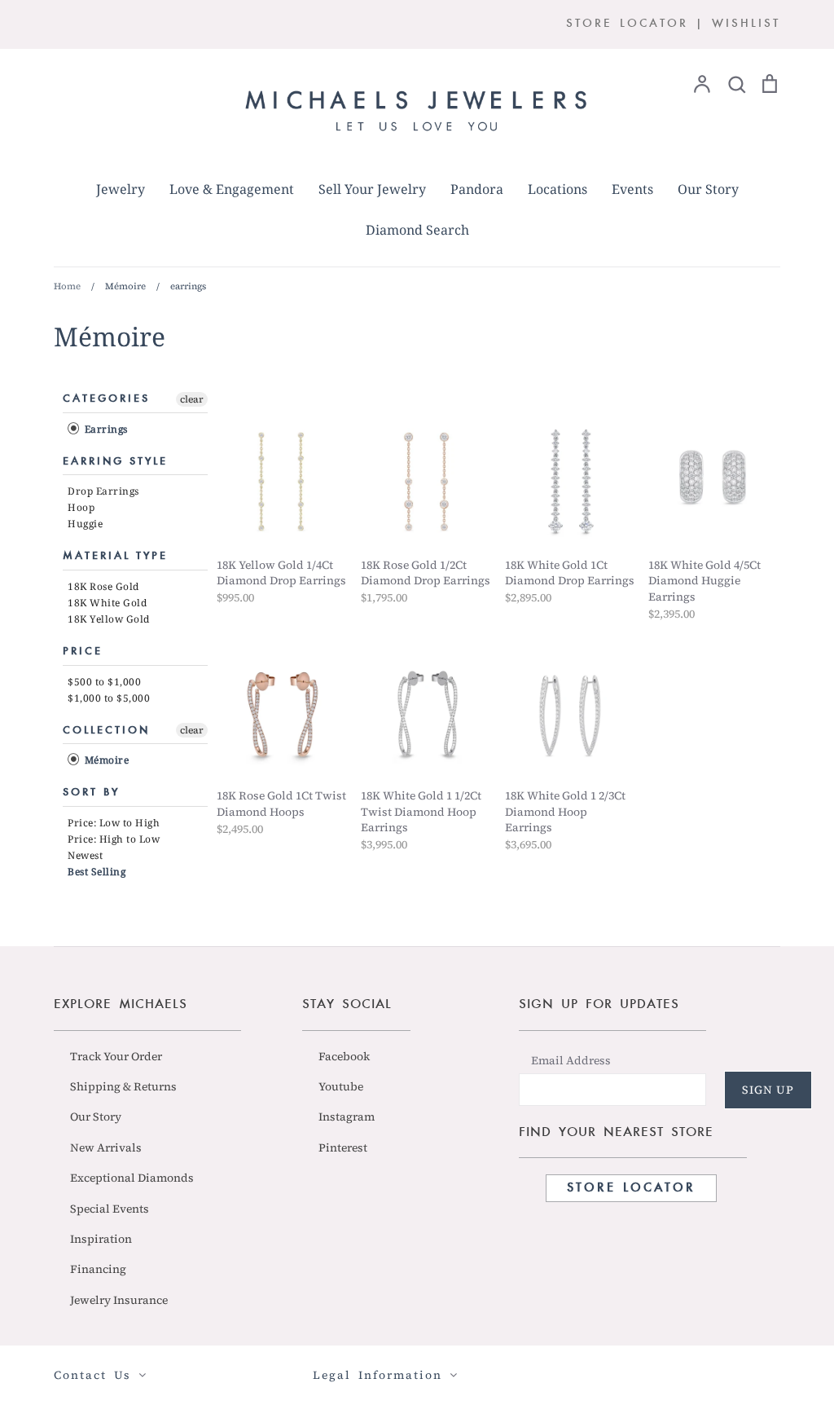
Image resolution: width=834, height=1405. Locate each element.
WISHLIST (746, 24)
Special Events (109, 1208)
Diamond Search (417, 230)
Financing (98, 1269)
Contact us (96, 1375)
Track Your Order (116, 1056)
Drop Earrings (103, 491)
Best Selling (96, 872)
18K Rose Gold (103, 586)
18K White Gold (107, 603)
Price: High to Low (114, 839)
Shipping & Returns (123, 1086)
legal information (381, 1375)
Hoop (81, 507)
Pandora (476, 189)
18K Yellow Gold (109, 619)
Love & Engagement (231, 189)
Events (632, 189)
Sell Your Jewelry (372, 189)
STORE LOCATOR (627, 24)
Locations (557, 189)
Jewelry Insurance (119, 1300)
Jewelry (120, 189)
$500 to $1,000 (104, 682)
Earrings (104, 429)
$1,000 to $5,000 (109, 698)
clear (192, 399)
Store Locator (631, 1188)
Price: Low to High (114, 823)
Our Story (708, 189)
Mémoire (105, 760)
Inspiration (101, 1239)
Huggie (85, 524)
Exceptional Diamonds (132, 1177)
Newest (85, 855)
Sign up (768, 1089)
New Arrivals (106, 1147)
